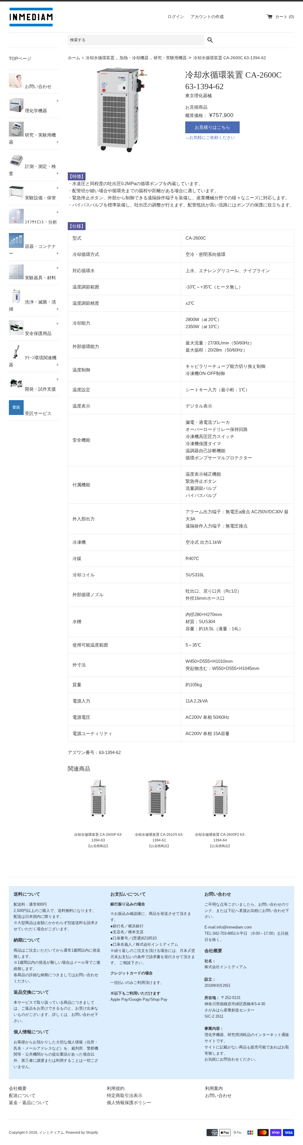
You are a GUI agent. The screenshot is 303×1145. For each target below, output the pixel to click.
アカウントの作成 (207, 17)
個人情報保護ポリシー (129, 1102)
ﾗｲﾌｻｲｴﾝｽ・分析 (41, 217)
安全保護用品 (41, 328)
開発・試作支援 (41, 384)
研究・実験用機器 (34, 138)
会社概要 (18, 1088)
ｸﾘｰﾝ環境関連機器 (34, 361)
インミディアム (51, 1132)
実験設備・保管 (41, 192)
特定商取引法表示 (124, 1095)
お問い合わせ (37, 86)
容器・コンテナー (34, 250)
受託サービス (37, 413)
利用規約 (116, 1088)
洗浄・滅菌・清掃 (34, 305)
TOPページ (20, 58)
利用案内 (214, 1088)
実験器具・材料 (41, 272)
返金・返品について (29, 1102)
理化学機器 (41, 105)
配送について (22, 1095)
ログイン (175, 17)
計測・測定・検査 (34, 170)
